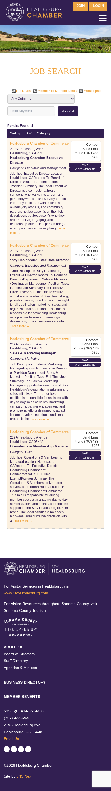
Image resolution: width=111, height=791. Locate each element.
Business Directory (25, 682)
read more (19, 325)
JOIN (81, 6)
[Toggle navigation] (103, 19)
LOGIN (98, 6)
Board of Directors (19, 654)
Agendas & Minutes (20, 668)
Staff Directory (16, 660)
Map (85, 164)
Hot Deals (23, 91)
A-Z (29, 133)
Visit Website (85, 169)
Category (43, 133)
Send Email (90, 149)
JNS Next (24, 776)
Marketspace (93, 91)
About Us (13, 647)
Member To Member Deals (57, 91)
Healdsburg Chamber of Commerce (39, 143)
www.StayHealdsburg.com (26, 593)
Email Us (11, 738)
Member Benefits (22, 696)
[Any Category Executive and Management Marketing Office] (41, 99)
